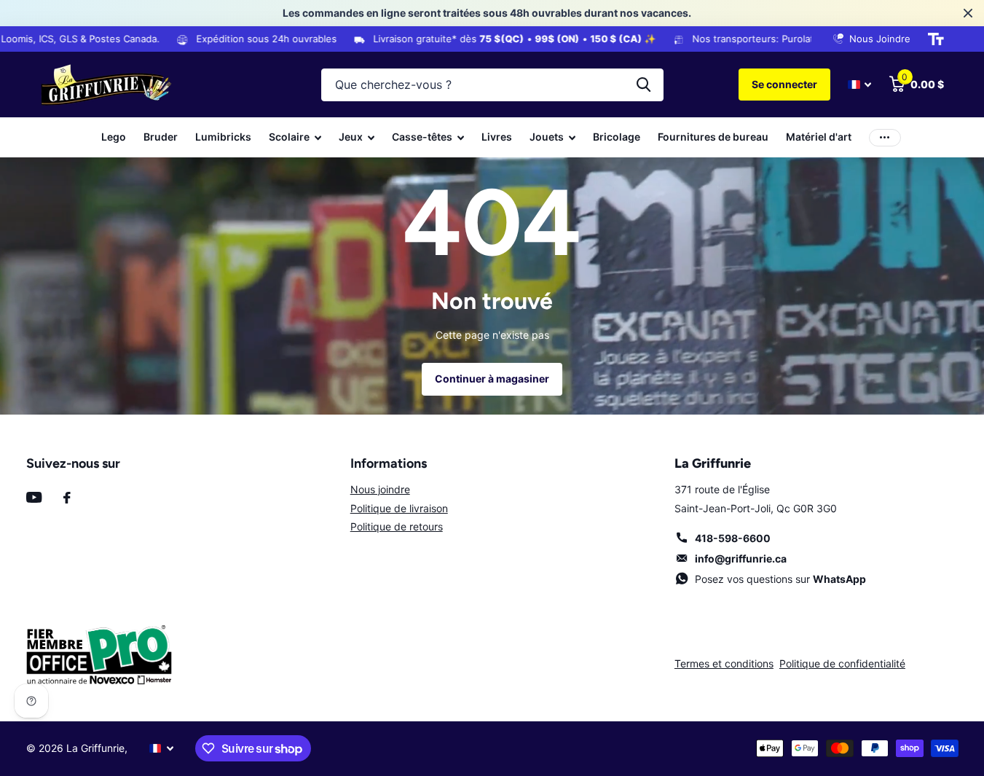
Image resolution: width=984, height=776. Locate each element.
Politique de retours (396, 526)
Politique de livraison (399, 508)
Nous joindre (380, 489)
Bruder (160, 136)
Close (968, 13)
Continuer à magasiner (492, 378)
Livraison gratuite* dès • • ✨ (498, 38)
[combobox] (492, 84)
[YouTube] (34, 497)
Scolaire (289, 136)
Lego (113, 136)
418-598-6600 (733, 538)
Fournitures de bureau (713, 136)
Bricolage (616, 136)
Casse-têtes (422, 136)
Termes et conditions (724, 663)
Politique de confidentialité (842, 663)
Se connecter (784, 84)
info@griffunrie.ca (741, 558)
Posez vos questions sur (780, 579)
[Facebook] (67, 497)
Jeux (351, 136)
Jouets (547, 136)
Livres (496, 136)
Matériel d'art (818, 136)
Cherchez (643, 84)
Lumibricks (223, 136)
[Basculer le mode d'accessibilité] (936, 39)
